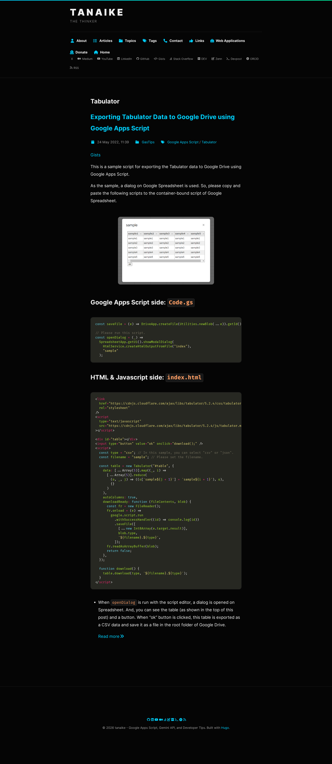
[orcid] (181, 719)
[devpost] (177, 719)
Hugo (225, 728)
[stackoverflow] (165, 719)
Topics (130, 41)
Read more (109, 636)
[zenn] (169, 719)
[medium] (161, 719)
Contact (176, 41)
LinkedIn (126, 58)
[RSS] (184, 719)
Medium (87, 58)
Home (105, 52)
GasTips (148, 142)
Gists (162, 58)
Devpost (236, 58)
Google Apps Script (182, 142)
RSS (76, 67)
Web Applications (230, 41)
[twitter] (146, 719)
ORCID (254, 58)
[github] (149, 719)
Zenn (219, 58)
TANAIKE (97, 12)
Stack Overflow (183, 58)
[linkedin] (153, 719)
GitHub (144, 58)
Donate (82, 52)
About (81, 41)
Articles (105, 41)
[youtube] (157, 719)
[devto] (173, 719)
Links (199, 41)
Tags (153, 41)
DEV (204, 58)
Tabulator (209, 142)
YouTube (107, 58)
